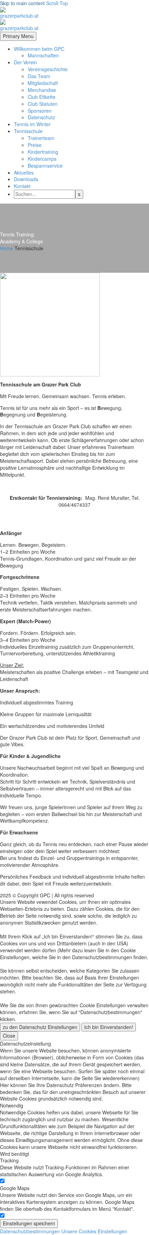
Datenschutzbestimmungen (30, 1231)
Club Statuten (43, 103)
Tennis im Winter (32, 124)
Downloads (26, 179)
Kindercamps (42, 158)
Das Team (39, 76)
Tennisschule (28, 131)
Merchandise (42, 89)
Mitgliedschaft (43, 82)
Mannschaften (43, 55)
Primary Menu (18, 35)
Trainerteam (41, 137)
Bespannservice (45, 165)
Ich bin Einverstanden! (108, 1026)
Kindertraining (43, 151)
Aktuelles (24, 172)
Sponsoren (40, 110)
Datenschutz (41, 117)
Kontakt (22, 186)
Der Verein (25, 62)
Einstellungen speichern (29, 1223)
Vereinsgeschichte (48, 69)
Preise (35, 144)
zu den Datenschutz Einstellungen (40, 1026)
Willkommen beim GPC (39, 48)
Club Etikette (41, 96)
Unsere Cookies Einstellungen (94, 1231)
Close (9, 1035)
